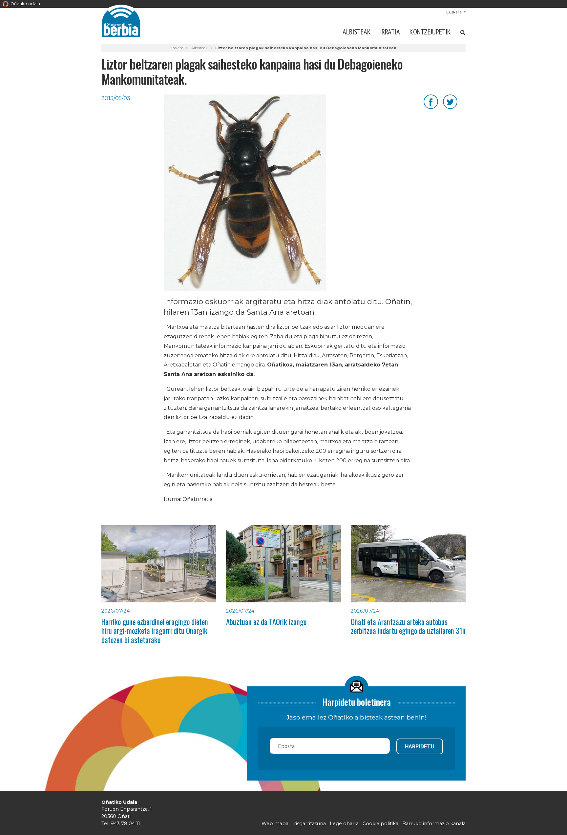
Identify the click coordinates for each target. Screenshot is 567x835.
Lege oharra (344, 823)
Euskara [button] (454, 12)
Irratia (390, 31)
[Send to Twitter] (450, 101)
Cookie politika (380, 823)
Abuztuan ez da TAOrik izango (266, 621)
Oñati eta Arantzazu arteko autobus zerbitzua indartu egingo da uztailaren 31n (408, 626)
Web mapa (275, 823)
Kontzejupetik (430, 31)
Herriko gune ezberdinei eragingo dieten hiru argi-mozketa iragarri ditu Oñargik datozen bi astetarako (154, 630)
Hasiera (176, 48)
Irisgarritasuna (309, 823)
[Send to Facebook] (431, 101)
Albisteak (357, 31)
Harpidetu (419, 746)
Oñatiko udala (25, 3)
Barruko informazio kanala (434, 823)
